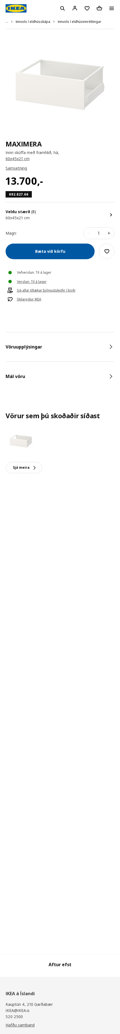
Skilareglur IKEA (29, 299)
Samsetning (16, 168)
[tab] (60, 347)
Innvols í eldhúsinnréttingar (79, 21)
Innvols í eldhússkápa (33, 21)
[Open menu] (111, 8)
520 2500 (14, 1016)
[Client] (74, 8)
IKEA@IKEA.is (18, 1010)
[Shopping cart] (99, 8)
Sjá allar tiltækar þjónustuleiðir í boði (46, 290)
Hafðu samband (20, 1025)
